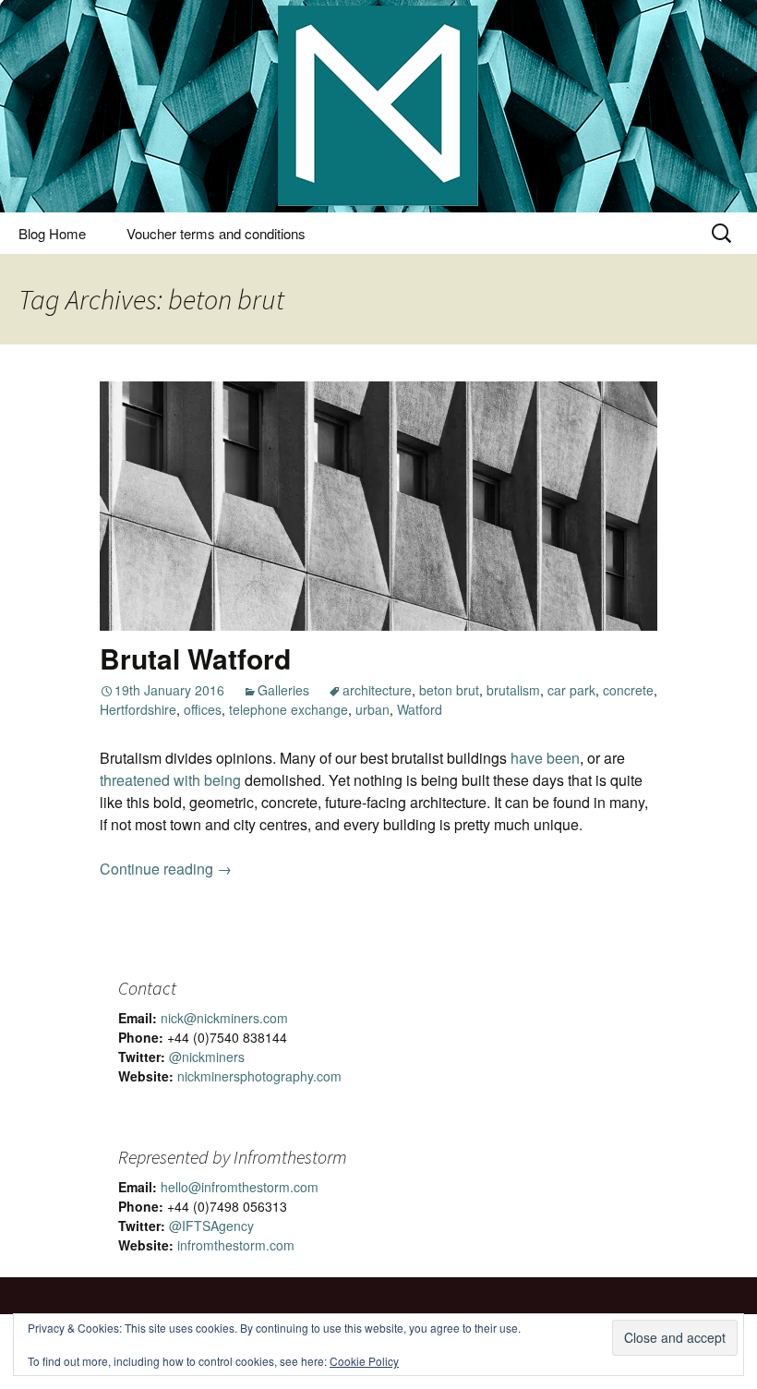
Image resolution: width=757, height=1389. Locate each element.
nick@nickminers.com (224, 1018)
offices (203, 709)
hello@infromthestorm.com (239, 1187)
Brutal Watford (195, 658)
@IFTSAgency (211, 1225)
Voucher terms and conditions (216, 233)
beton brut (449, 690)
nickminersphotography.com (259, 1076)
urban (372, 709)
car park (571, 690)
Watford (419, 709)
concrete (628, 690)
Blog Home (52, 233)
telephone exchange (288, 709)
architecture (377, 690)
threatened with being (170, 780)
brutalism (513, 690)
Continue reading (166, 868)
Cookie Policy (364, 1361)
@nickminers (207, 1056)
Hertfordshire (138, 709)
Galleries (283, 690)
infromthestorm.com (235, 1245)
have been (545, 757)
